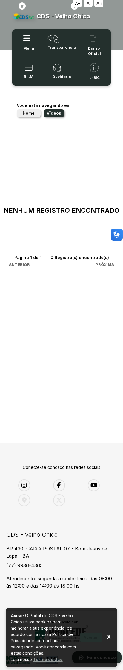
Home (29, 113)
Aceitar (91, 637)
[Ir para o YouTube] (101, 485)
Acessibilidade (22, 6)
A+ (99, 4)
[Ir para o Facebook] (66, 485)
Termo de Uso (48, 659)
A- (77, 4)
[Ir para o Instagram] (31, 485)
